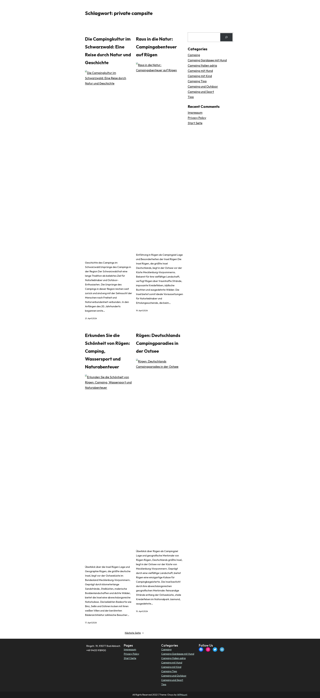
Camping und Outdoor (203, 86)
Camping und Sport (201, 92)
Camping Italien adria (202, 65)
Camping (194, 55)
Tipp (191, 97)
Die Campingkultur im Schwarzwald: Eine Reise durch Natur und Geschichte (108, 50)
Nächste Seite (134, 632)
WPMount (182, 694)
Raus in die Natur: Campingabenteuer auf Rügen (156, 46)
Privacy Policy (197, 118)
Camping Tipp (197, 81)
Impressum (195, 112)
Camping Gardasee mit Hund (207, 60)
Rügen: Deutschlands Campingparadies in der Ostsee (158, 343)
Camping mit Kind (200, 76)
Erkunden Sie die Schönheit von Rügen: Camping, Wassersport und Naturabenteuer (107, 351)
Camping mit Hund (200, 71)
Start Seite (195, 123)
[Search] (226, 37)
